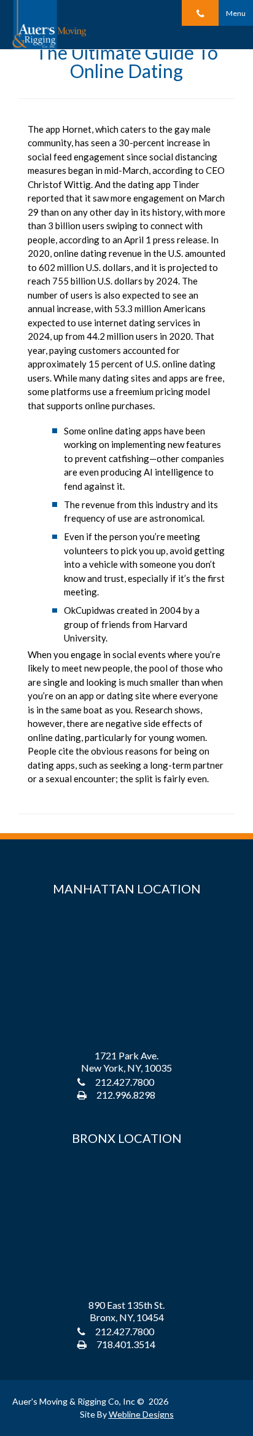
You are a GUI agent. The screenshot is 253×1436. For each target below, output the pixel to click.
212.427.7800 (124, 1082)
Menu (236, 13)
